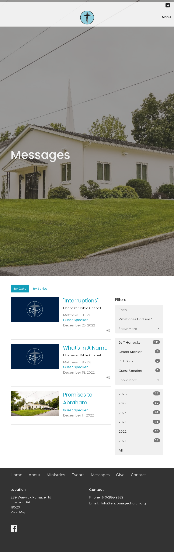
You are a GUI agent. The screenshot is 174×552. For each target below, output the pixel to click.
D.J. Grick (139, 361)
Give (120, 475)
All (121, 450)
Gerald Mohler (139, 352)
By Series (40, 289)
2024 (139, 413)
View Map (19, 512)
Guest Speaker (139, 370)
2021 (139, 441)
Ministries (56, 475)
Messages (100, 475)
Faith (123, 310)
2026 (139, 394)
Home (16, 475)
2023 (139, 422)
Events (78, 475)
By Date (20, 289)
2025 (139, 403)
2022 (139, 431)
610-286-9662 (112, 497)
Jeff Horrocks (139, 342)
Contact (138, 475)
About (34, 475)
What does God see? (135, 319)
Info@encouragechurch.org (123, 503)
